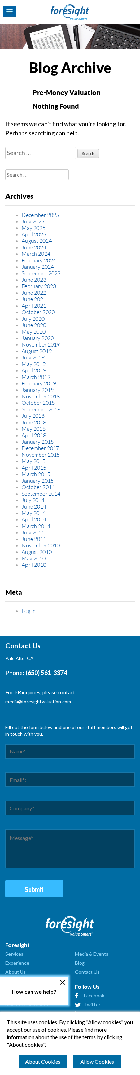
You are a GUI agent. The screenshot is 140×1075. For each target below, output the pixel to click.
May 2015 (34, 461)
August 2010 (37, 551)
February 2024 (39, 260)
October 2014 (38, 487)
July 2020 (33, 318)
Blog (80, 963)
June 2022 (34, 292)
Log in (29, 610)
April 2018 (34, 435)
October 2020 (38, 312)
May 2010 (34, 558)
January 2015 (38, 480)
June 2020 (34, 325)
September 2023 (41, 273)
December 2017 (40, 448)
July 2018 (33, 415)
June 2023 (34, 279)
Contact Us (87, 972)
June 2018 (34, 422)
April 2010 (34, 564)
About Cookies (42, 1061)
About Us (15, 972)
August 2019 (37, 351)
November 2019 (41, 344)
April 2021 (34, 305)
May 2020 (34, 331)
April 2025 (34, 234)
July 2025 (33, 221)
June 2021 (34, 299)
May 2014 (34, 513)
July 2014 (33, 500)
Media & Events (91, 954)
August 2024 (37, 240)
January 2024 (38, 266)
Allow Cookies (97, 1061)
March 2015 (36, 474)
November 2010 (41, 545)
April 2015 (34, 467)
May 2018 (34, 428)
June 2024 (34, 247)
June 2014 (34, 506)
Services (14, 954)
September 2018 (41, 409)
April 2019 (34, 370)
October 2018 (38, 402)
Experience (17, 963)
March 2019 (36, 376)
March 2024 (36, 253)
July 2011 (33, 532)
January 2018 (38, 441)
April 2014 (34, 519)
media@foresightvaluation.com (38, 701)
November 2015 (41, 454)
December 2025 (40, 214)
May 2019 (34, 363)
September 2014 (41, 493)
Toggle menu (9, 11)
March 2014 (36, 525)
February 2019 (39, 383)
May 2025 (34, 227)
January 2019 (38, 389)
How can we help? (34, 991)
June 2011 (34, 538)
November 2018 (41, 396)
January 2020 (38, 338)
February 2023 (39, 286)
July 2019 (33, 357)
